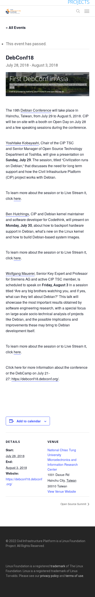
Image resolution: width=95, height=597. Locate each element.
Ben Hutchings (17, 213)
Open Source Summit (74, 504)
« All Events (16, 27)
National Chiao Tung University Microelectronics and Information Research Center (63, 460)
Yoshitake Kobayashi (22, 142)
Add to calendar (29, 421)
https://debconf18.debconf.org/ (35, 378)
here (17, 198)
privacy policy (49, 576)
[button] (86, 11)
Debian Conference (36, 110)
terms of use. (74, 576)
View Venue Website (62, 491)
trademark (57, 566)
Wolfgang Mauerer (20, 273)
